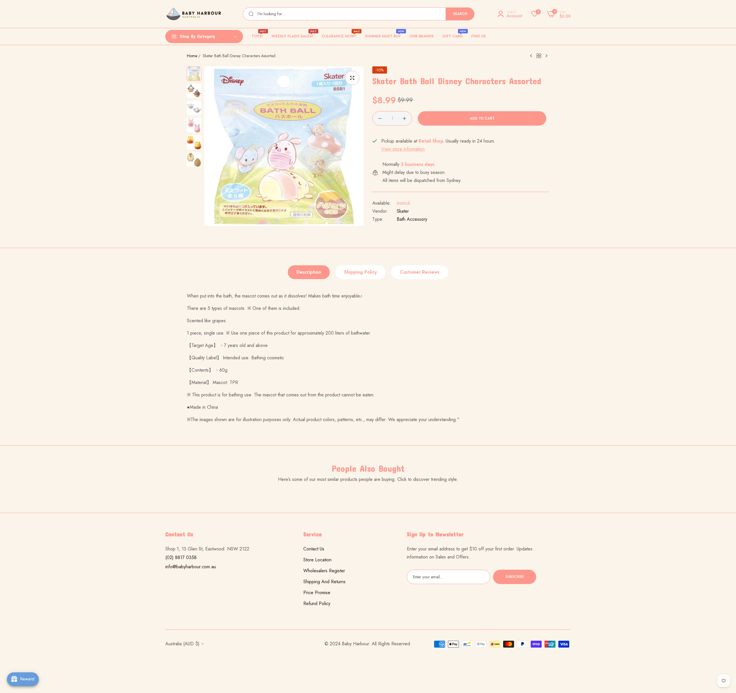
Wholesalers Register (324, 570)
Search (460, 13)
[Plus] (404, 118)
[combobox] (358, 13)
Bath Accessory (412, 219)
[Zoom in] (352, 78)
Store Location (317, 559)
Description (308, 272)
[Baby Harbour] (194, 14)
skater (403, 211)
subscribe (514, 576)
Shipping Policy (360, 272)
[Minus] (380, 118)
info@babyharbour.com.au (190, 566)
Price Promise (316, 592)
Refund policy (316, 603)
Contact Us (313, 549)
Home (192, 56)
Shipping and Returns (324, 581)
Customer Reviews (420, 272)
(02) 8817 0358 (181, 557)
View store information (403, 149)
